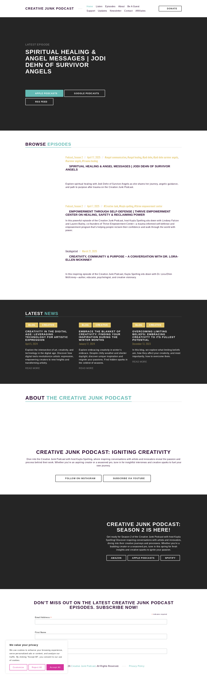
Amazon (116, 558)
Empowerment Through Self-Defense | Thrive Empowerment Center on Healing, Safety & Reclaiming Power (118, 213)
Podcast (69, 157)
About (121, 6)
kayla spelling (127, 206)
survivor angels (74, 161)
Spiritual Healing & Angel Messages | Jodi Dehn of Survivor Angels (65, 62)
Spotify (170, 558)
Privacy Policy (136, 666)
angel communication (116, 157)
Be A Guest (133, 6)
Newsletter (115, 11)
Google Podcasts (86, 93)
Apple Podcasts (45, 93)
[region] (37, 656)
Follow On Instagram (80, 478)
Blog (31, 325)
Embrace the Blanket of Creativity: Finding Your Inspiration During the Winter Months (100, 335)
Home (90, 6)
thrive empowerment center (149, 206)
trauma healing (91, 161)
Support (91, 11)
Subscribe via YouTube (128, 478)
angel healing (135, 157)
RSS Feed (40, 102)
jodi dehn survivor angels (166, 157)
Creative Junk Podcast (49, 8)
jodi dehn (148, 157)
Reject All (37, 667)
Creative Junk (111, 206)
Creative (48, 325)
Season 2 (78, 157)
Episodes (110, 6)
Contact (128, 11)
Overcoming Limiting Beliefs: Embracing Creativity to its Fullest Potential (153, 335)
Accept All (55, 667)
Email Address (43, 617)
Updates (102, 11)
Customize (18, 667)
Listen (99, 6)
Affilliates (140, 11)
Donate (171, 8)
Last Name (40, 647)
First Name (40, 632)
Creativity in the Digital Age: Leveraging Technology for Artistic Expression (46, 335)
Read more (32, 368)
